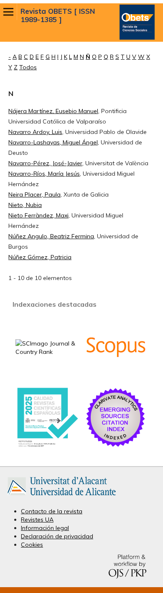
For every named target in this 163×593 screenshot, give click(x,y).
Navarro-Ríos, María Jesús (44, 173)
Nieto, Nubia (25, 205)
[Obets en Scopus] (115, 376)
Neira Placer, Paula (34, 194)
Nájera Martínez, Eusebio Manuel (53, 111)
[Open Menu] (8, 11)
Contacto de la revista (51, 511)
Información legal (45, 528)
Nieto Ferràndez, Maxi (38, 215)
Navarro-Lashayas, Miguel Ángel (53, 142)
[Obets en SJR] (47, 352)
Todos (28, 67)
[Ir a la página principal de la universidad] (61, 497)
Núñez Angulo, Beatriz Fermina (51, 236)
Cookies (32, 544)
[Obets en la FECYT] (47, 446)
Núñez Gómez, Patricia (39, 257)
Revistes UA (37, 519)
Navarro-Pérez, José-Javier (45, 163)
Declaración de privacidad (57, 536)
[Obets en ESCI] (115, 446)
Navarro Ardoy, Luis (35, 132)
